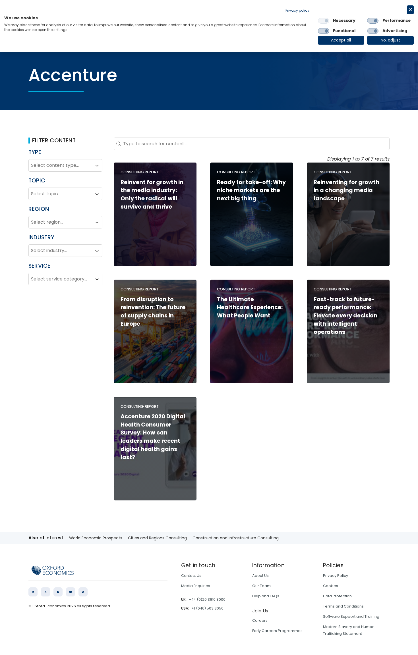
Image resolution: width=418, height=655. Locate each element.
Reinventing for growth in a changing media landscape (346, 190)
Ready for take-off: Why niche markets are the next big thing (251, 190)
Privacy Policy (335, 575)
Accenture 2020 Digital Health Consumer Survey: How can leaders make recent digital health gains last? (153, 437)
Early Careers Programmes (277, 630)
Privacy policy (297, 10)
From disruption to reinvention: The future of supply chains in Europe (153, 312)
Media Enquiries (195, 585)
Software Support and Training (351, 616)
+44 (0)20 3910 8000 (207, 599)
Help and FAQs (265, 596)
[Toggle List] (97, 166)
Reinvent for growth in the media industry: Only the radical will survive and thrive (152, 194)
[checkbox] (323, 21)
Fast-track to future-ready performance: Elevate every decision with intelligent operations (345, 316)
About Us (260, 575)
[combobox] (60, 166)
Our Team (261, 585)
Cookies (330, 585)
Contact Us (191, 575)
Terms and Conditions (343, 606)
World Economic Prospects (95, 538)
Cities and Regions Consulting (157, 538)
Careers (260, 620)
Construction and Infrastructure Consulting (236, 538)
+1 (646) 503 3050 (207, 608)
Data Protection (337, 596)
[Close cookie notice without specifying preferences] (410, 9)
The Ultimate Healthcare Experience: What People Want (250, 308)
